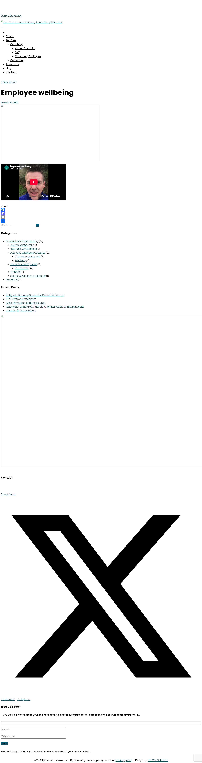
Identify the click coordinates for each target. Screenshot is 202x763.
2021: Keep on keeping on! (21, 299)
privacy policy (123, 760)
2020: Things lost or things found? (25, 302)
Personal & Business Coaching (27, 252)
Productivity (22, 268)
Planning (15, 271)
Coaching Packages (28, 56)
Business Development (23, 248)
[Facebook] (101, 210)
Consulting (17, 60)
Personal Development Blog (22, 241)
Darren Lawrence (11, 15)
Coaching (16, 44)
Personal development (23, 264)
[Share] (101, 221)
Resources (12, 64)
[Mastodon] (101, 213)
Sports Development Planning (28, 275)
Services (11, 40)
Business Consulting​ (22, 245)
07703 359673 (8, 82)
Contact (11, 72)
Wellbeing (21, 260)
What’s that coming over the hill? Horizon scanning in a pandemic (45, 306)
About (10, 36)
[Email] (101, 217)
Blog (8, 68)
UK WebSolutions (158, 760)
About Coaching (25, 48)
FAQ (17, 52)
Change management (27, 256)
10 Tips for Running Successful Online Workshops (35, 295)
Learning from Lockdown (21, 310)
